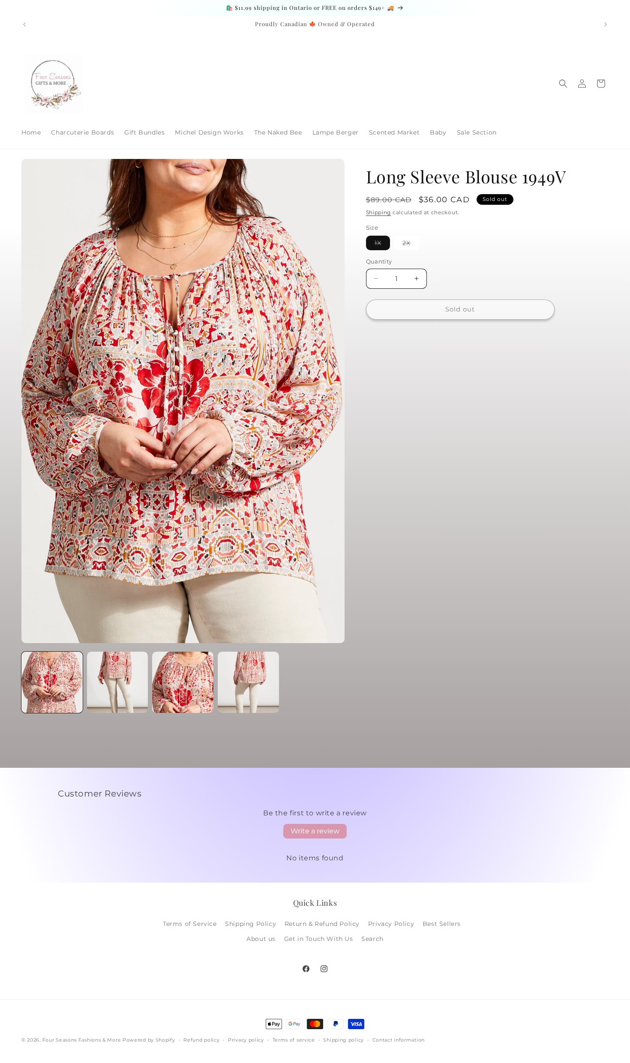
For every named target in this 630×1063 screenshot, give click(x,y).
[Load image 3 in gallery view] (182, 682)
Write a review (315, 831)
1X (382, 244)
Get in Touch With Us (318, 939)
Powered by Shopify (149, 1040)
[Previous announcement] (24, 24)
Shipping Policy (250, 924)
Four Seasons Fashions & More (81, 1040)
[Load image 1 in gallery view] (52, 682)
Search (372, 939)
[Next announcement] (605, 24)
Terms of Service (190, 924)
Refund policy (201, 1039)
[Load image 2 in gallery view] (117, 682)
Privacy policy (246, 1039)
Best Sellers (442, 924)
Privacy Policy (391, 924)
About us (261, 939)
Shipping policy (343, 1039)
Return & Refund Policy (322, 924)
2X (410, 244)
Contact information (398, 1039)
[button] (563, 83)
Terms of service (294, 1039)
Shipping (378, 212)
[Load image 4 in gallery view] (248, 682)
